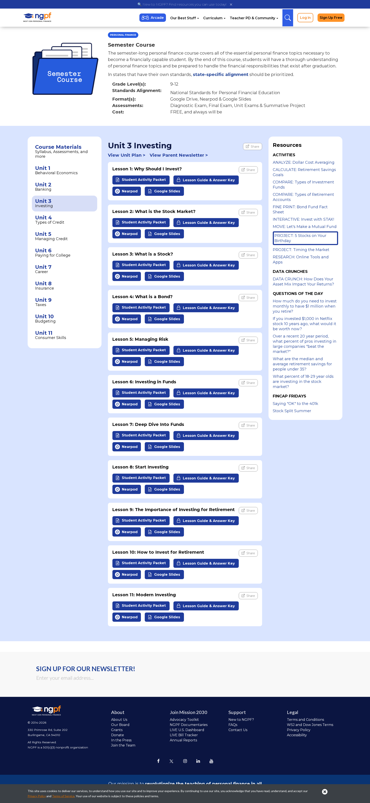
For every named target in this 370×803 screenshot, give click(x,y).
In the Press (121, 740)
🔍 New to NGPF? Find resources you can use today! (181, 4)
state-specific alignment (220, 74)
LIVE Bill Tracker (184, 735)
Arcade (157, 18)
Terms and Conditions (305, 720)
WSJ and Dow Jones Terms (310, 725)
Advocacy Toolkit (184, 720)
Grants (116, 730)
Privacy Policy (298, 730)
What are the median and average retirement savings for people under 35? (302, 364)
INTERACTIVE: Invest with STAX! (303, 219)
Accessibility (297, 735)
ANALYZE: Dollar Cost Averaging (303, 162)
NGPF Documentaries (188, 725)
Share (254, 147)
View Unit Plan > (126, 155)
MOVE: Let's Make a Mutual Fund (305, 226)
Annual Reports (183, 740)
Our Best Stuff (183, 18)
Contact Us (237, 730)
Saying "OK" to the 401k (295, 403)
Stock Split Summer (292, 411)
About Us (119, 720)
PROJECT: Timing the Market (301, 249)
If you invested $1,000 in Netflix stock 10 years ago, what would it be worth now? (304, 323)
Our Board (120, 725)
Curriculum (213, 18)
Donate (117, 735)
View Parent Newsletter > (179, 155)
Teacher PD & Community (253, 18)
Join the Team (123, 745)
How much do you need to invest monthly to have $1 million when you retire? (305, 306)
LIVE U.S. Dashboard (187, 730)
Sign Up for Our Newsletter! (85, 668)
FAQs (232, 725)
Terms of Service (63, 796)
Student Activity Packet (143, 180)
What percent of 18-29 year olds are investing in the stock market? (303, 381)
